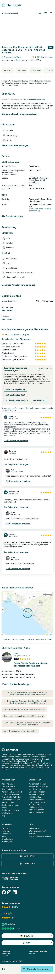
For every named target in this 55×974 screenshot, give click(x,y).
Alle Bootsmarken (37, 812)
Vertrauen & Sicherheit (12, 792)
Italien (4, 836)
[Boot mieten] (11, 5)
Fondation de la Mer (10, 810)
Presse (5, 807)
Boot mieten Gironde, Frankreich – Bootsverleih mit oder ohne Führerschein (27, 723)
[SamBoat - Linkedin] (15, 892)
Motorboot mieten (37, 784)
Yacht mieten (35, 789)
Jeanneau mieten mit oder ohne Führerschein (23, 716)
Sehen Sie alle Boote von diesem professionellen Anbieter (30, 664)
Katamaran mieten (37, 794)
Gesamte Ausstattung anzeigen (18, 285)
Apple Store (29, 855)
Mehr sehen (7, 310)
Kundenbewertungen (11, 805)
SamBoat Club (8, 802)
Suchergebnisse (11, 13)
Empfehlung (38, 400)
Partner (32, 953)
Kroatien (5, 828)
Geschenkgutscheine (11, 800)
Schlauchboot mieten (38, 786)
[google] (7, 913)
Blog (3, 815)
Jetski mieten (35, 797)
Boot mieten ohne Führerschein (37, 803)
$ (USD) (27, 942)
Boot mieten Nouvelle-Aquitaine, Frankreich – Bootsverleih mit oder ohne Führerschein (27, 693)
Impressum (6, 951)
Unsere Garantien (9, 789)
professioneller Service (17, 400)
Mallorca (5, 831)
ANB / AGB (6, 953)
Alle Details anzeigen (12, 216)
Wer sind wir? (7, 784)
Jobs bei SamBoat (10, 786)
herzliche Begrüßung (15, 389)
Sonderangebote (36, 810)
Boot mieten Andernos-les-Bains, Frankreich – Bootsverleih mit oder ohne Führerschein (27, 702)
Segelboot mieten (37, 792)
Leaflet (50, 634)
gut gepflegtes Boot (15, 395)
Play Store (29, 863)
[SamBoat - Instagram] (9, 892)
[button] (5, 594)
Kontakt (32, 834)
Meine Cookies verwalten (40, 836)
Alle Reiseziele (8, 841)
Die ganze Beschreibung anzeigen (19, 113)
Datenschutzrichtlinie (38, 951)
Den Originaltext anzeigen (34, 99)
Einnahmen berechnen (11, 794)
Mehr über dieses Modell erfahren (40, 209)
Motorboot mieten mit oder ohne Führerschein (24, 709)
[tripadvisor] (9, 924)
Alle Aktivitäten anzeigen (15, 145)
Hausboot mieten (37, 800)
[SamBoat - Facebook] (4, 892)
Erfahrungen (7, 813)
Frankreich (6, 834)
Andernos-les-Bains (12, 57)
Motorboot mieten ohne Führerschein (20, 731)
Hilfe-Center (34, 828)
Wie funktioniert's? (37, 831)
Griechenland (7, 839)
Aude (18, 60)
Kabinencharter (36, 807)
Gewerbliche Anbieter (11, 797)
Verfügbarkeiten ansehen (36, 969)
